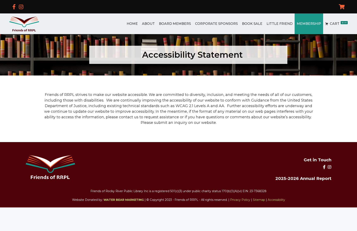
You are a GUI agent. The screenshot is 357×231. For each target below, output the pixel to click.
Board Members (175, 24)
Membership (309, 24)
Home (132, 24)
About (148, 24)
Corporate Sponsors (216, 24)
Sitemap (259, 200)
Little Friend (280, 24)
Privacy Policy (240, 200)
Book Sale (252, 24)
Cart (338, 23)
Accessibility (276, 200)
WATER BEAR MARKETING (124, 200)
